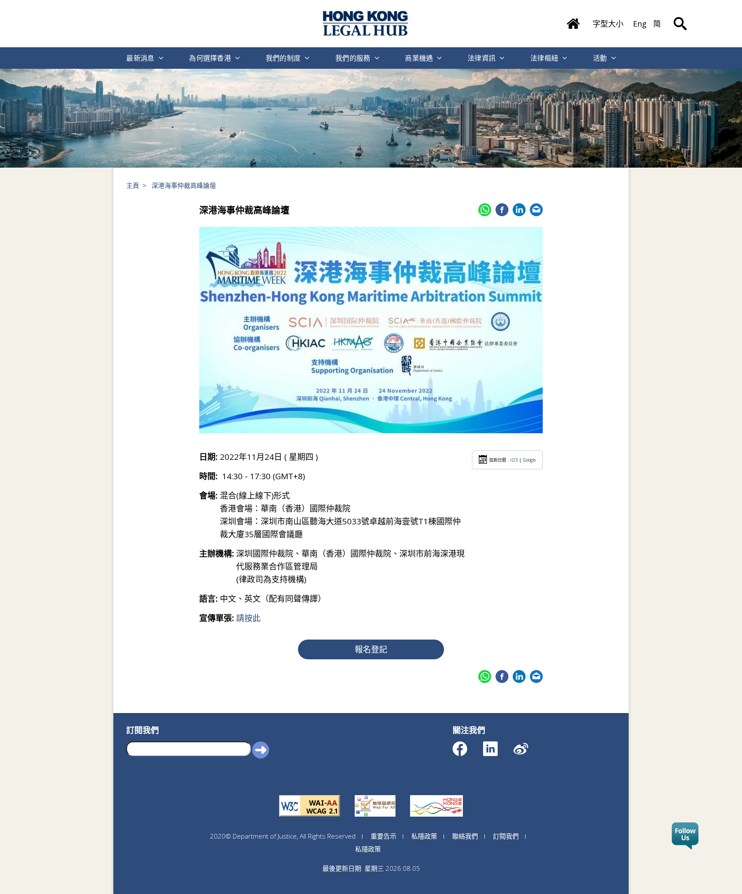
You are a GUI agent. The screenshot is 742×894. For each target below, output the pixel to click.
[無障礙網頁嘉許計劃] (375, 795)
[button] (260, 750)
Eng (640, 23)
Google (529, 460)
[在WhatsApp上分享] (484, 209)
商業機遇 (419, 58)
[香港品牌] (436, 795)
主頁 (132, 185)
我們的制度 (283, 58)
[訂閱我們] (685, 836)
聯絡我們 (465, 836)
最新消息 (140, 58)
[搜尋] (680, 17)
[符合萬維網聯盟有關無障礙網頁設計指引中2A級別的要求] (310, 795)
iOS (514, 460)
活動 (600, 58)
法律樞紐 (544, 58)
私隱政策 (424, 836)
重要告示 (383, 836)
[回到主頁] (366, 23)
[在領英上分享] (519, 209)
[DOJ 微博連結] (528, 744)
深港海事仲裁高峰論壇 (184, 185)
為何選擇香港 (210, 58)
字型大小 (608, 23)
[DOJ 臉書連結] (467, 744)
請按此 (248, 618)
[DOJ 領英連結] (498, 744)
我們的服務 (353, 58)
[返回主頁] (573, 20)
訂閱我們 (506, 836)
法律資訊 (482, 58)
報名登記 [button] (371, 649)
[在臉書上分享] (502, 209)
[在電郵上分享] (536, 209)
